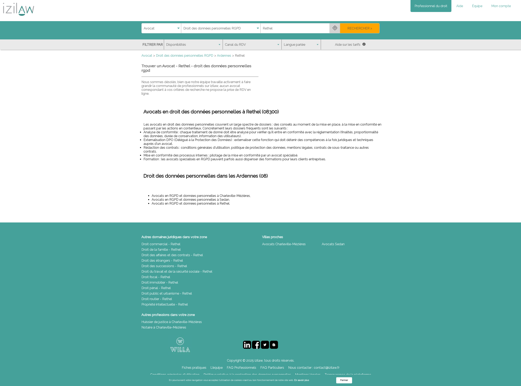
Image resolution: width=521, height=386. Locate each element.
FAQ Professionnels (241, 368)
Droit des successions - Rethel (164, 266)
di (142, 28)
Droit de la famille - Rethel (161, 250)
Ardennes (224, 55)
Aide (459, 6)
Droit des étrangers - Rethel (162, 260)
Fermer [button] (344, 380)
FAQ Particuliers (272, 368)
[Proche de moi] (335, 28)
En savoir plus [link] (301, 380)
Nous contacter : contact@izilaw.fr (313, 368)
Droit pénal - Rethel (156, 288)
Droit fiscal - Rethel (155, 277)
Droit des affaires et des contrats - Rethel (172, 255)
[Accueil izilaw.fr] (18, 17)
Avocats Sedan (333, 244)
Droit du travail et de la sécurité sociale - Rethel (176, 271)
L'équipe (216, 368)
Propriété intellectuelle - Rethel (164, 304)
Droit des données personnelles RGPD (184, 55)
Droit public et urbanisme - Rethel (166, 293)
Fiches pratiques (194, 368)
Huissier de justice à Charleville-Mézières (171, 322)
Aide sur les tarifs (347, 45)
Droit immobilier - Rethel (159, 282)
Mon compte (501, 6)
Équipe (477, 6)
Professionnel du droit (431, 6)
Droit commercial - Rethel (160, 244)
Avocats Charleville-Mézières (284, 244)
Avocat (146, 55)
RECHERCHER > (359, 28)
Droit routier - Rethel (156, 299)
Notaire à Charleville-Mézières (163, 327)
